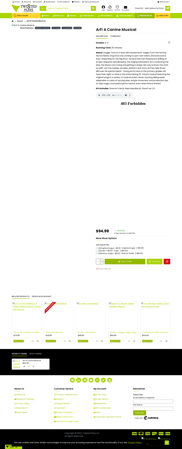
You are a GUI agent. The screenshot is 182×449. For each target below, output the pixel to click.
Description (102, 36)
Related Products (20, 296)
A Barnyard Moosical (54, 332)
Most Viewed (36, 354)
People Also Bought (41, 296)
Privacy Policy (134, 442)
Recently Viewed (19, 354)
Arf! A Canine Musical (32, 361)
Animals (77, 28)
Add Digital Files (102, 245)
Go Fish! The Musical (86, 332)
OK (167, 442)
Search (20, 21)
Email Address (143, 397)
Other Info (115, 36)
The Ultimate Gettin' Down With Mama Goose (155, 332)
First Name (137, 405)
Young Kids (67, 28)
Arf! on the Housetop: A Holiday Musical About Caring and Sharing (27, 332)
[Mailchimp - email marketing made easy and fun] (146, 417)
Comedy (56, 28)
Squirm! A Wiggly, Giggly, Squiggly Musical (123, 332)
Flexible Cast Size (43, 28)
